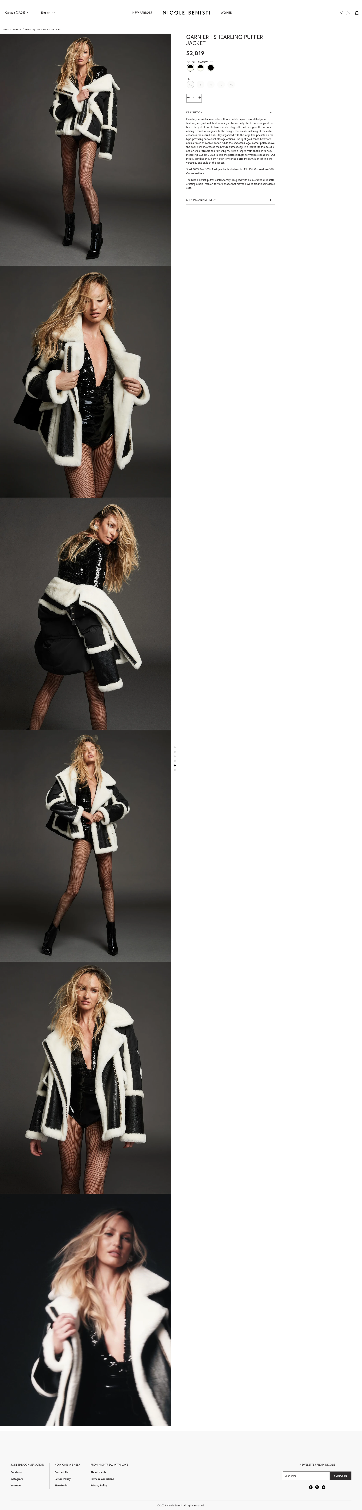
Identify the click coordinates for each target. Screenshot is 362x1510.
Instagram (17, 1479)
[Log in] (348, 13)
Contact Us (61, 1472)
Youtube (16, 1485)
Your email (290, 1476)
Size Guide (61, 1485)
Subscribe (340, 1475)
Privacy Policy (98, 1485)
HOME (6, 29)
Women (226, 13)
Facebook (16, 1472)
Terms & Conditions (102, 1479)
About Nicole (98, 1472)
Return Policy (63, 1479)
